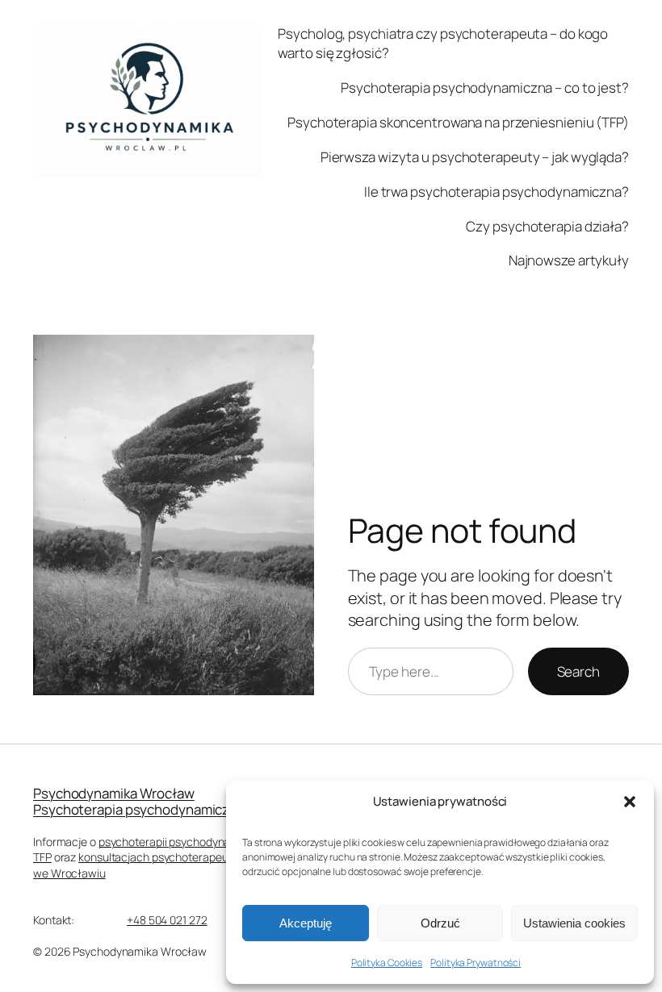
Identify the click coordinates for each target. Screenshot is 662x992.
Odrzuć (440, 923)
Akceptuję (305, 923)
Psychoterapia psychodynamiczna (139, 809)
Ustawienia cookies (574, 923)
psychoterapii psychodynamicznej (184, 841)
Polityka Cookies (386, 962)
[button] (630, 802)
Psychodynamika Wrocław (114, 793)
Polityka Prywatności (475, 962)
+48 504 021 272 (167, 919)
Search (578, 671)
